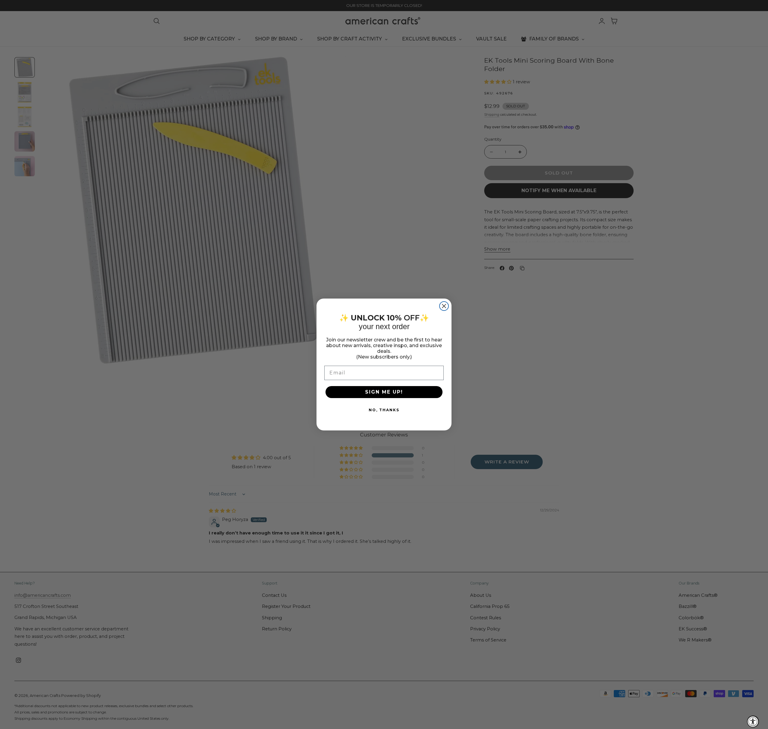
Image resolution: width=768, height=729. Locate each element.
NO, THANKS (384, 410)
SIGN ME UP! (384, 392)
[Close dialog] (444, 306)
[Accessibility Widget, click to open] (753, 722)
